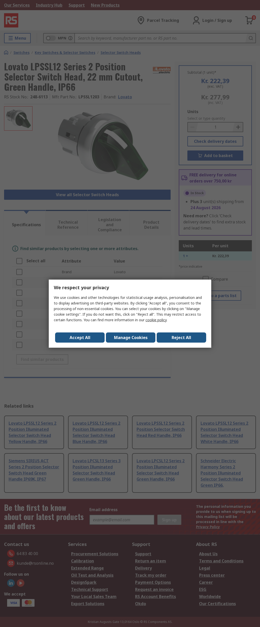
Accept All (80, 337)
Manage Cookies (131, 337)
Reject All (181, 337)
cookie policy (156, 319)
